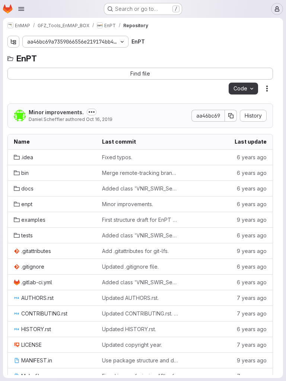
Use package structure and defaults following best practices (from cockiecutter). (140, 360)
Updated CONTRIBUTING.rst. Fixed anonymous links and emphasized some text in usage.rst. (140, 313)
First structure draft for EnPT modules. (140, 220)
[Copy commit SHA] (231, 116)
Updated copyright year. (132, 345)
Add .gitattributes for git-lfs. (135, 251)
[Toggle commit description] (91, 112)
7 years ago (252, 298)
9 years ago (252, 220)
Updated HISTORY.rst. (129, 329)
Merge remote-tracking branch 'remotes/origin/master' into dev (140, 173)
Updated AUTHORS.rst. (130, 298)
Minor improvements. (56, 112)
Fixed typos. (117, 157)
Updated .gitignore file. (130, 266)
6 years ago (252, 157)
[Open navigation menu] (21, 9)
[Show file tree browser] (13, 42)
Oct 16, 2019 (99, 119)
